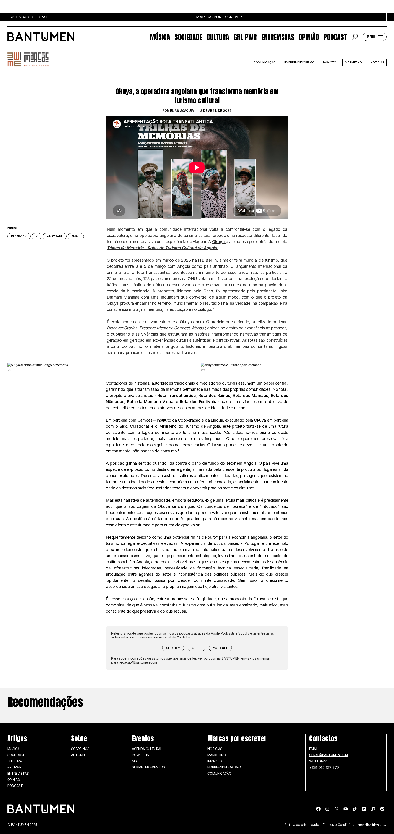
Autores (78, 755)
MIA (134, 761)
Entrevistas (277, 36)
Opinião (309, 36)
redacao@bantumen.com (138, 662)
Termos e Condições (338, 824)
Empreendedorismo (299, 62)
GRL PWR (245, 36)
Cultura (218, 36)
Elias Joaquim (182, 111)
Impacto (329, 62)
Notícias (377, 62)
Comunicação (265, 62)
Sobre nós (80, 749)
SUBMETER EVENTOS (148, 767)
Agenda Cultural (147, 749)
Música (160, 36)
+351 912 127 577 (324, 767)
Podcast (335, 36)
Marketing (353, 62)
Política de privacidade (301, 824)
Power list (141, 755)
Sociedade (188, 36)
